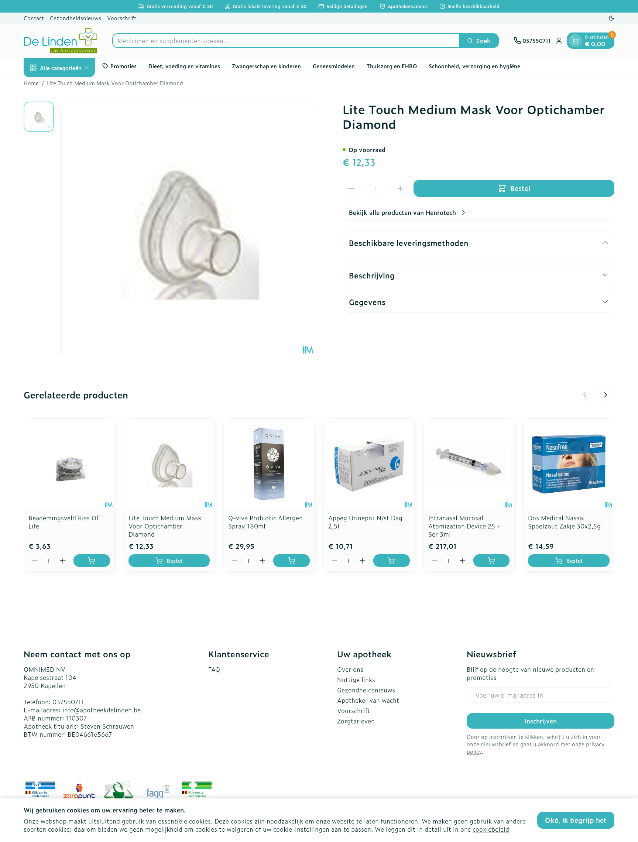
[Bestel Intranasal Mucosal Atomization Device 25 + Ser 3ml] (491, 560)
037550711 (68, 701)
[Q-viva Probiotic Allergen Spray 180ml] (269, 464)
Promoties (123, 65)
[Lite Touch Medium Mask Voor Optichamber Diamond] (169, 464)
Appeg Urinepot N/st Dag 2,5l (365, 521)
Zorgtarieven (356, 721)
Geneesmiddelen (334, 65)
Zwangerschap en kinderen (266, 65)
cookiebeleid (491, 829)
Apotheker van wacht (368, 700)
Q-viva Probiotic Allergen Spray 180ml (265, 521)
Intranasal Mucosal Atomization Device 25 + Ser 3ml (464, 525)
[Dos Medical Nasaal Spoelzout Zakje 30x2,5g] (569, 464)
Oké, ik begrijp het (576, 820)
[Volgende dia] (605, 395)
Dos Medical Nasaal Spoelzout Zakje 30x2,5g (564, 521)
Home (31, 83)
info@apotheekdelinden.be (101, 709)
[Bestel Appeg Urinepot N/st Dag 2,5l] (391, 560)
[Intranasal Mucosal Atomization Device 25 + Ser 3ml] (469, 464)
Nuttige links (356, 679)
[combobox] (286, 40)
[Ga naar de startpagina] (60, 41)
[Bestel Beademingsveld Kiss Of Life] (91, 560)
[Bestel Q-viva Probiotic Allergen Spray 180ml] (291, 560)
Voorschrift (121, 18)
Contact (34, 18)
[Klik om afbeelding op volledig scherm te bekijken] (190, 230)
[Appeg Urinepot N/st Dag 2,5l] (369, 464)
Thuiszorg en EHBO (392, 65)
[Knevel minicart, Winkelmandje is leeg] (575, 40)
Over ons (350, 669)
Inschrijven (540, 720)
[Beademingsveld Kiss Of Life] (69, 464)
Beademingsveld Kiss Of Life (63, 521)
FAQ (214, 669)
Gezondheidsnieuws (75, 18)
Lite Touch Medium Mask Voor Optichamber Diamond (164, 525)
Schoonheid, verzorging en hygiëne (474, 65)
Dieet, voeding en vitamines (184, 65)
